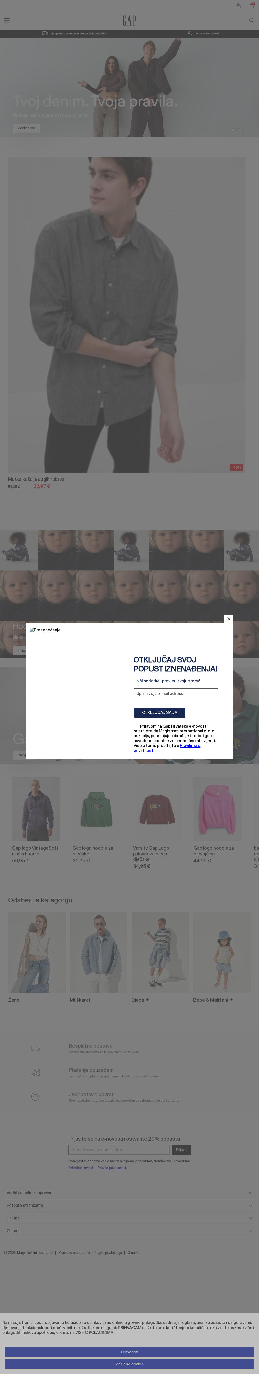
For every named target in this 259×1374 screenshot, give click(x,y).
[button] (228, 619)
